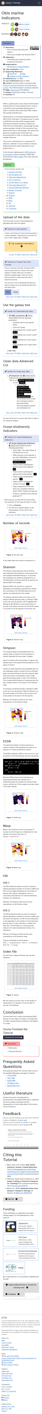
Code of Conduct (7, 1343)
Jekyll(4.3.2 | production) (9, 1391)
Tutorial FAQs (11, 1075)
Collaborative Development (9, 1349)
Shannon (12, 193)
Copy (36, 760)
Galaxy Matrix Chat (7, 1380)
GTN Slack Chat (6, 1376)
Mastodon (6, 1397)
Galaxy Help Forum (13, 1086)
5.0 (12, 92)
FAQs (23, 74)
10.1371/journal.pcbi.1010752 (17, 1186)
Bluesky (5, 1400)
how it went (23, 1120)
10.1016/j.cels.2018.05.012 (22, 1193)
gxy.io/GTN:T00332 (13, 1356)
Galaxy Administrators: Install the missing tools (22, 1286)
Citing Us (4, 1411)
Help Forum (33, 255)
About (3, 1340)
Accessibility (5, 1345)
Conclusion (12, 208)
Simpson (12, 196)
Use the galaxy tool (15, 175)
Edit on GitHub (7, 1362)
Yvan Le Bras (24, 29)
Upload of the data (15, 172)
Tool (8, 292)
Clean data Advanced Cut (17, 177)
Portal (15, 292)
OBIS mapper (18, 157)
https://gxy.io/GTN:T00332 (19, 90)
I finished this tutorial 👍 (13, 1037)
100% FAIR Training (8, 1347)
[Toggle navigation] (39, 3)
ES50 (10, 198)
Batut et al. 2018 (7, 1409)
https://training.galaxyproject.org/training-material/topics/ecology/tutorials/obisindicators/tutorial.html (23, 1172)
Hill (10, 203)
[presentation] (31, 754)
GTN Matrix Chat (13, 1083)
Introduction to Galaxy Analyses (18, 67)
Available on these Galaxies (19, 76)
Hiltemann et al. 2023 (8, 1406)
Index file (12, 206)
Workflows (13, 74)
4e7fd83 (9, 1387)
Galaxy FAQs (11, 1081)
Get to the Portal (14, 180)
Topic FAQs (11, 1078)
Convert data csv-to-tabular (18, 182)
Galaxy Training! (12, 3)
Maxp (10, 201)
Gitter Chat (25, 255)
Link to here (10, 297)
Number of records (15, 190)
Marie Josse (24, 24)
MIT (37, 88)
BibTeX (11, 1199)
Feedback (12, 1294)
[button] (17, 1199)
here (14, 1107)
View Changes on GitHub (10, 1365)
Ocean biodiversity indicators (19, 188)
